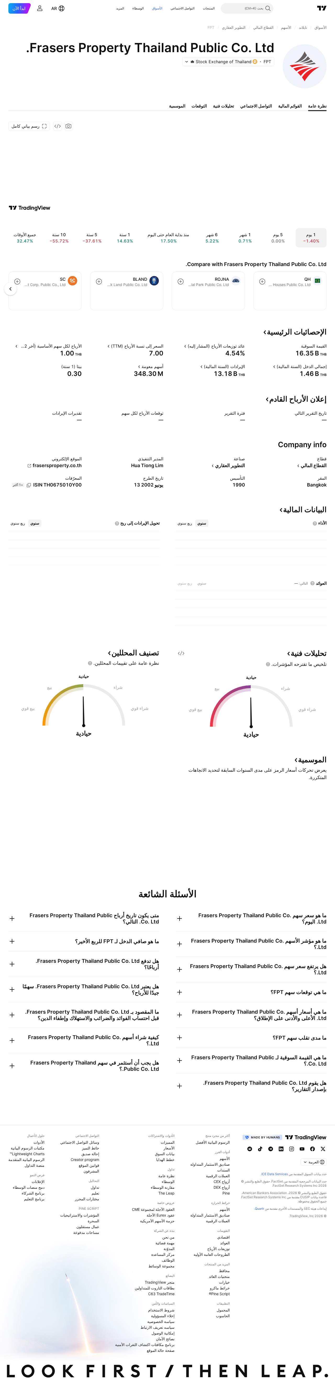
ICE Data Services (274, 1174)
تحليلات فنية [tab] (223, 106)
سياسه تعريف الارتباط (158, 1327)
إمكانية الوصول (163, 1333)
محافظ (224, 1270)
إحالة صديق (90, 1154)
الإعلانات (38, 1181)
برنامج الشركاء (33, 1193)
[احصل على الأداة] (57, 126)
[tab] (201, 523)
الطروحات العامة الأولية (212, 1254)
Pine (226, 1193)
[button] (199, 8)
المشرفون (91, 1171)
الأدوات (39, 1142)
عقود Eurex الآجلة (161, 1215)
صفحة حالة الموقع (161, 1350)
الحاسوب (223, 1316)
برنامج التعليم (34, 1199)
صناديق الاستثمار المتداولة (210, 1164)
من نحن (168, 1237)
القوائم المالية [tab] (290, 106)
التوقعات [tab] (199, 106)
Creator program (85, 1159)
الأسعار (169, 1148)
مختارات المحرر (87, 1199)
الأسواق (157, 8)
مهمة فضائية (165, 1243)
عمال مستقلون (87, 1226)
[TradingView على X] (323, 1149)
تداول (95, 1187)
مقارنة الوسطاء (163, 1187)
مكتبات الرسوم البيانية (27, 1148)
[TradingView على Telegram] (270, 1149)
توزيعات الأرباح (218, 1248)
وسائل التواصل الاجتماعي (79, 1142)
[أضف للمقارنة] (262, 281)
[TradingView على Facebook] (312, 1149)
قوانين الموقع (89, 1165)
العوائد (225, 1243)
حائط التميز (90, 1148)
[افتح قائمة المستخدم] (40, 8)
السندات (223, 1170)
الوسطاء (138, 8)
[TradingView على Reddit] (249, 1149)
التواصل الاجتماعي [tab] (256, 106)
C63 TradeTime (161, 1294)
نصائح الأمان (165, 1339)
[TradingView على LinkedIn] (281, 1149)
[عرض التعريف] (297, 346)
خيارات (224, 1282)
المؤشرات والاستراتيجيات (79, 1215)
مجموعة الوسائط (161, 1266)
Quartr (259, 1209)
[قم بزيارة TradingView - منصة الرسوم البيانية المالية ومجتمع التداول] (29, 208)
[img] (192, 61)
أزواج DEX (222, 1187)
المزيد (120, 8)
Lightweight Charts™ (27, 1154)
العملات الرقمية (218, 1176)
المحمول (223, 1310)
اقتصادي (223, 1237)
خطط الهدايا (165, 1159)
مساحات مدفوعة (86, 1232)
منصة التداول (34, 1165)
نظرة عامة (166, 1176)
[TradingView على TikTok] (260, 1149)
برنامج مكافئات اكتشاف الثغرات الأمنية (145, 1344)
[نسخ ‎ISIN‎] (28, 485)
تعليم (95, 1193)
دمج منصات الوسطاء (28, 1187)
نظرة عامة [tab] (317, 106)
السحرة (93, 1221)
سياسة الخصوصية (161, 1321)
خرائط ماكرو (220, 1288)
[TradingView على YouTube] (302, 1149)
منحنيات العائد (219, 1276)
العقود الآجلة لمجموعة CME (153, 1209)
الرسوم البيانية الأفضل (213, 1142)
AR (54, 8)
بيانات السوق (165, 1154)
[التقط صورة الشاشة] (68, 126)
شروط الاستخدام (161, 1310)
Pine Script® (219, 1294)
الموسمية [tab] (177, 106)
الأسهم (225, 1158)
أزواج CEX (222, 1181)
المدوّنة (169, 1248)
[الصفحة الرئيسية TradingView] (322, 8)
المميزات (168, 1142)
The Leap (166, 1193)
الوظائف (168, 1260)
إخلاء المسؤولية (163, 1316)
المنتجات (209, 8)
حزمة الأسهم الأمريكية (157, 1221)
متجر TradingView (160, 1282)
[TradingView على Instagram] (291, 1149)
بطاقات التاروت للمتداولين (155, 1288)
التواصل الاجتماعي (182, 8)
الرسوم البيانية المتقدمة (26, 1159)
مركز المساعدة (163, 1254)
